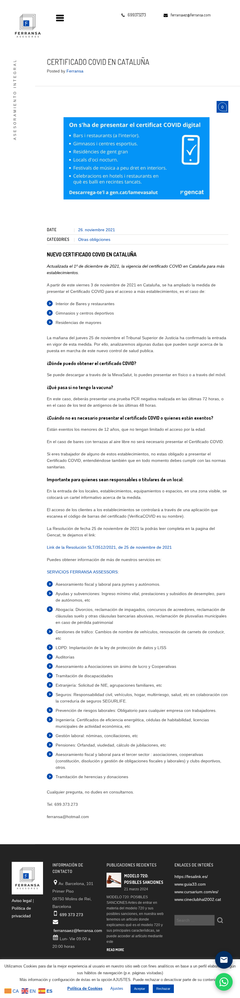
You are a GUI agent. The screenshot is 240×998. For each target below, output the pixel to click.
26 (81, 229)
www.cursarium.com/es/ (196, 891)
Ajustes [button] (116, 988)
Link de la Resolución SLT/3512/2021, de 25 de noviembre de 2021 (109, 547)
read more (115, 950)
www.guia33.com (190, 884)
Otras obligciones (94, 239)
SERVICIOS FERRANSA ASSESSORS (82, 572)
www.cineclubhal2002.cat (197, 899)
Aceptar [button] (139, 988)
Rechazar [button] (163, 988)
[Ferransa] (26, 25)
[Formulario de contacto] (224, 960)
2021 (110, 229)
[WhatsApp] (224, 982)
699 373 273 (71, 914)
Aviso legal (22, 900)
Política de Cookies (84, 988)
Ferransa (74, 71)
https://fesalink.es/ (191, 876)
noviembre (95, 229)
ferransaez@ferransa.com (78, 930)
